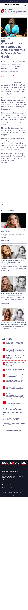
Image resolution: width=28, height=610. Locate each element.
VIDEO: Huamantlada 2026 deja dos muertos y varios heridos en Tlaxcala (15, 357)
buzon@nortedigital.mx (9, 484)
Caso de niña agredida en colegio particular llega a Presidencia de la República (15, 364)
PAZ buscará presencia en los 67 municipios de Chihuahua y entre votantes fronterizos (15, 350)
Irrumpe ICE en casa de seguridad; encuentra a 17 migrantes (15, 370)
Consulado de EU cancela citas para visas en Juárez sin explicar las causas (14, 344)
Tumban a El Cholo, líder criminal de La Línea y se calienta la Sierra (15, 402)
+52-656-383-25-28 (8, 482)
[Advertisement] (13, 445)
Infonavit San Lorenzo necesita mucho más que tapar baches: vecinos (14, 382)
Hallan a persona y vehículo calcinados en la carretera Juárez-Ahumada (15, 388)
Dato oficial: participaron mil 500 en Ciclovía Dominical (15, 375)
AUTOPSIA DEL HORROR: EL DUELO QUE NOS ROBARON (13, 413)
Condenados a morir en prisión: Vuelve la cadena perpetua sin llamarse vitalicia (13, 429)
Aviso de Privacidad (7, 487)
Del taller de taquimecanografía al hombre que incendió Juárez (14, 424)
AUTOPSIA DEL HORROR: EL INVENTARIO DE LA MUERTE (11, 418)
